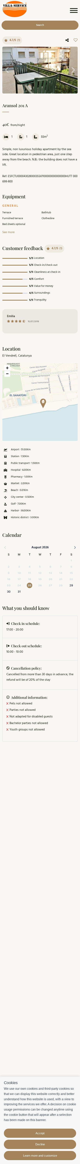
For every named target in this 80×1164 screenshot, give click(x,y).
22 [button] (71, 579)
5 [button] (40, 566)
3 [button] (19, 566)
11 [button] (29, 573)
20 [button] (50, 579)
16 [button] (8, 579)
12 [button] (40, 573)
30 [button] (8, 591)
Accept (40, 1133)
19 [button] (40, 579)
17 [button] (19, 579)
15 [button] (71, 573)
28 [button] (61, 585)
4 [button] (29, 566)
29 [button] (71, 585)
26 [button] (40, 585)
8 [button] (71, 566)
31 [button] (19, 591)
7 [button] (61, 566)
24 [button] (19, 585)
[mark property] (43, 403)
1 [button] (71, 560)
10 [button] (19, 573)
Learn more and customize (40, 1155)
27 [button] (50, 585)
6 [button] (50, 566)
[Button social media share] (67, 40)
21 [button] (60, 579)
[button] (41, 402)
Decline (40, 1144)
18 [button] (29, 579)
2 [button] (9, 566)
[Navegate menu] (73, 11)
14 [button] (60, 573)
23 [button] (8, 585)
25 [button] (29, 585)
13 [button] (50, 573)
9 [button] (9, 573)
